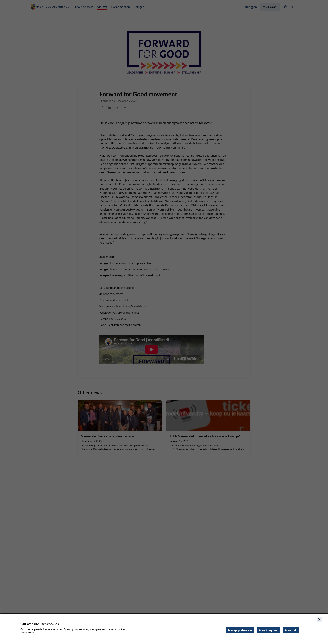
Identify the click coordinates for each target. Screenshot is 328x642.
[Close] (319, 619)
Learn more (27, 632)
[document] (164, 628)
